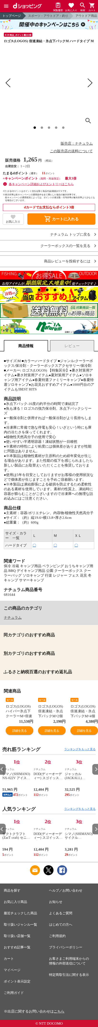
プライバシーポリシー (65, 947)
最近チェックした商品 (20, 913)
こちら (59, 1011)
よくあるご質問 (60, 913)
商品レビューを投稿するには (67, 261)
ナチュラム (13, 617)
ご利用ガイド (14, 993)
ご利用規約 (57, 936)
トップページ (11, 16)
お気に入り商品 (15, 902)
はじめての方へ (60, 924)
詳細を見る (19, 730)
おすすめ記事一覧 (17, 947)
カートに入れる (61, 219)
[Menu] (6, 6)
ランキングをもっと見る (80, 749)
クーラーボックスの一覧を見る (65, 246)
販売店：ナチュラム (77, 143)
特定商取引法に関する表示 (69, 975)
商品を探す (12, 890)
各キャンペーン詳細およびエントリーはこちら (41, 184)
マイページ (12, 970)
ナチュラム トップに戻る (70, 234)
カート (9, 958)
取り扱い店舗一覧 (17, 936)
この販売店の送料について (71, 151)
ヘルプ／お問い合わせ (65, 890)
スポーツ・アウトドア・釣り (48, 16)
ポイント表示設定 (17, 981)
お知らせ (55, 902)
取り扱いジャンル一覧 (20, 924)
